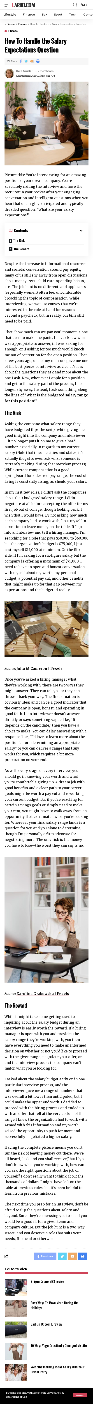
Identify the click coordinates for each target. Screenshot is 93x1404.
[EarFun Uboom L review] (16, 1330)
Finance (13, 31)
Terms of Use (19, 1396)
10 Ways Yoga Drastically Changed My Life (59, 1345)
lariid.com (23, 5)
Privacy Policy (55, 1392)
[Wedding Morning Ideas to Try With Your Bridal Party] (16, 1372)
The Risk (19, 240)
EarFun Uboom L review (46, 1324)
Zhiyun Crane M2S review (47, 1281)
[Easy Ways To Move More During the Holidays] (16, 1308)
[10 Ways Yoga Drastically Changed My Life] (16, 1351)
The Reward (22, 248)
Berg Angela (23, 71)
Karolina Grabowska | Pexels (42, 994)
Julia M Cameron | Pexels (39, 668)
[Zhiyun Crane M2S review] (16, 1287)
